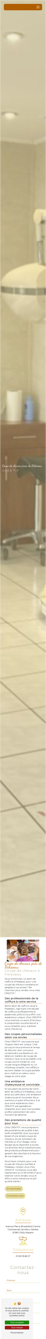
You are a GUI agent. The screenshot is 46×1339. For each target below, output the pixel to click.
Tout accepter (17, 1322)
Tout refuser (17, 1327)
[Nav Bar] (38, 7)
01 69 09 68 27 (23, 1256)
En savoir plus (14, 1188)
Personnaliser (17, 1332)
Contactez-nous (15, 1196)
